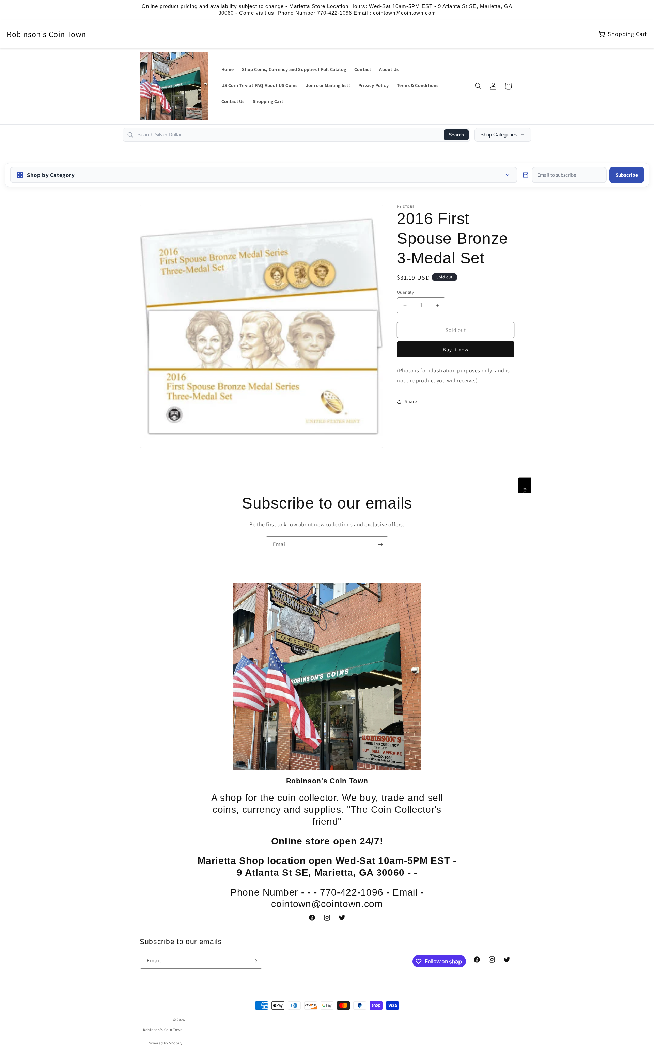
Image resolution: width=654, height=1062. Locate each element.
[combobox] (288, 134)
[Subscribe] (380, 544)
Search (456, 135)
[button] (478, 86)
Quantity (405, 292)
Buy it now (456, 349)
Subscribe (627, 175)
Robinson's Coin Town (46, 34)
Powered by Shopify (165, 1043)
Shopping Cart (627, 34)
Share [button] (411, 401)
